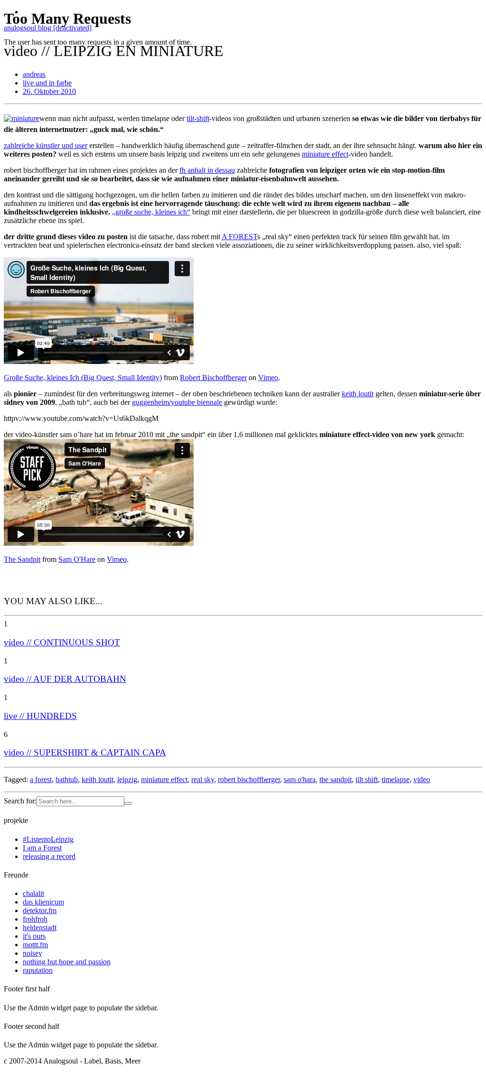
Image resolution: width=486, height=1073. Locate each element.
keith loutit (358, 394)
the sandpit (335, 779)
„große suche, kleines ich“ (151, 212)
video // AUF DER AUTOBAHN (65, 679)
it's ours (34, 936)
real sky (202, 779)
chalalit (33, 893)
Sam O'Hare (76, 559)
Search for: (20, 801)
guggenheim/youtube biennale (177, 402)
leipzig (127, 779)
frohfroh (35, 919)
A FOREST (239, 237)
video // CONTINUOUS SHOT (62, 642)
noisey (32, 953)
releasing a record (49, 856)
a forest (41, 779)
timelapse (396, 779)
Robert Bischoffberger (213, 377)
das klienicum (43, 902)
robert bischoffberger (249, 779)
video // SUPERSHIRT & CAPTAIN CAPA (85, 752)
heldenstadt (39, 928)
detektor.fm (39, 910)
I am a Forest (42, 848)
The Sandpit (22, 559)
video (421, 779)
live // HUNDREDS (40, 716)
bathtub (67, 779)
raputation (38, 970)
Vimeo (268, 377)
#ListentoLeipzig (48, 839)
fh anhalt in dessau (207, 170)
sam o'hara (300, 779)
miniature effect (164, 779)
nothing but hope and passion (67, 962)
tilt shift (366, 779)
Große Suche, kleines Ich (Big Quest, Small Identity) (83, 377)
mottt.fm (35, 945)
